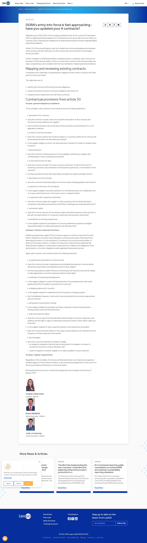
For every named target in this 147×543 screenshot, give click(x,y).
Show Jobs (19, 3)
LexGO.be (99, 537)
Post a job (47, 518)
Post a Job (30, 3)
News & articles (49, 521)
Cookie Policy (46, 537)
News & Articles (59, 3)
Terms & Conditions (59, 537)
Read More (62, 488)
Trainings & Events (43, 3)
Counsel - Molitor (32, 396)
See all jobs (47, 514)
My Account (139, 3)
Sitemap (83, 537)
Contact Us (91, 537)
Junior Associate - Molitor (35, 436)
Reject (18, 483)
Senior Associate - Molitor (35, 416)
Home (20, 9)
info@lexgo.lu (73, 514)
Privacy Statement (73, 537)
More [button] (70, 3)
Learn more (8, 478)
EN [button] (126, 3)
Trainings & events (50, 524)
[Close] (39, 462)
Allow (28, 483)
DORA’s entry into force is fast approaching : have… (55, 9)
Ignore (8, 483)
